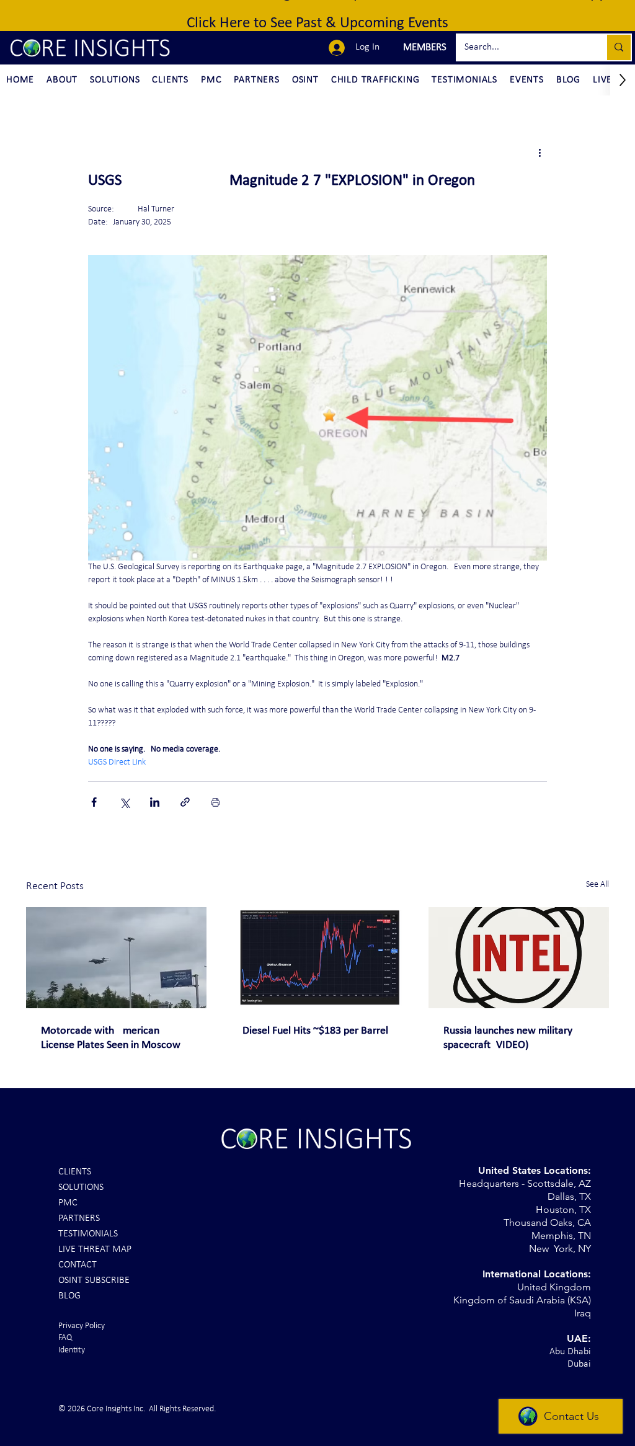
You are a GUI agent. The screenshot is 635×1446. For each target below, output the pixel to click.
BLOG (69, 1296)
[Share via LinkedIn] (155, 802)
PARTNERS (79, 1218)
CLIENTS (74, 1172)
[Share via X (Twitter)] (124, 802)
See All (597, 884)
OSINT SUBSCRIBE (94, 1280)
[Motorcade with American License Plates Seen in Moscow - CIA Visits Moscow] (116, 957)
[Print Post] (215, 802)
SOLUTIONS (81, 1187)
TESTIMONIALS (88, 1234)
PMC (68, 1203)
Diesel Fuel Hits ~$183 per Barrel (315, 1031)
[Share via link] (185, 802)
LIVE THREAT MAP (94, 1249)
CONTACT (77, 1265)
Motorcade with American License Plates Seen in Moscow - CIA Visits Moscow (114, 1038)
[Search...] (618, 47)
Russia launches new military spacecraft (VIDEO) (507, 1038)
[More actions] (539, 152)
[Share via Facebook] (94, 802)
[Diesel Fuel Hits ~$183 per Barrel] (318, 958)
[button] (423, 47)
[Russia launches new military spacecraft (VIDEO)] (519, 957)
